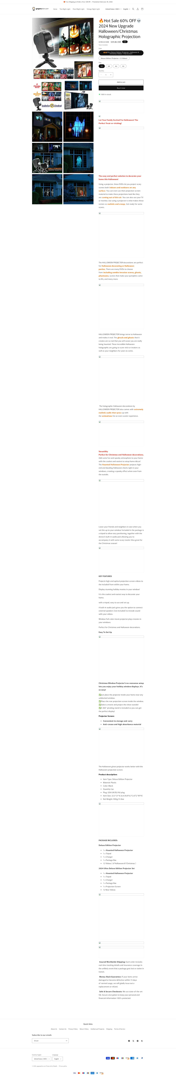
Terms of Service (119, 1029)
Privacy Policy (73, 1029)
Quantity (101, 71)
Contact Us (62, 1029)
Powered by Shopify (51, 1066)
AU (116, 66)
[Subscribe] (66, 1040)
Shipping (109, 1029)
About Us (54, 1029)
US (102, 66)
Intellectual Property (97, 1029)
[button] (133, 9)
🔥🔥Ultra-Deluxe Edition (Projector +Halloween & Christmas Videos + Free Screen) (121, 53)
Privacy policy (63, 1066)
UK (109, 66)
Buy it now (121, 88)
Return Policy (84, 1029)
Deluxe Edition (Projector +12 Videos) (114, 58)
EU (123, 66)
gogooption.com (41, 1066)
